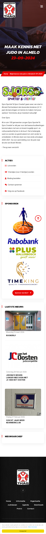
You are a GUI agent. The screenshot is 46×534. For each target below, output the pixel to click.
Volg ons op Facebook (15, 191)
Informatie (20, 501)
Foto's (19, 508)
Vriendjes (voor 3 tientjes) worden (21, 172)
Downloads (38, 505)
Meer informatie (32, 527)
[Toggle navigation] (41, 6)
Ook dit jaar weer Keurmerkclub (15, 421)
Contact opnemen (14, 185)
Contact (30, 508)
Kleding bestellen (13, 178)
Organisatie (35, 501)
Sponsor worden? (22, 293)
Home (6, 74)
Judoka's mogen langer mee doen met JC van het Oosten (17, 377)
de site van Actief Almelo (11, 143)
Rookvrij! (11, 335)
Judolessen (12, 505)
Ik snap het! (23, 531)
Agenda (25, 505)
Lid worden (11, 166)
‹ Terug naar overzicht (10, 147)
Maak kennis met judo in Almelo (26, 74)
